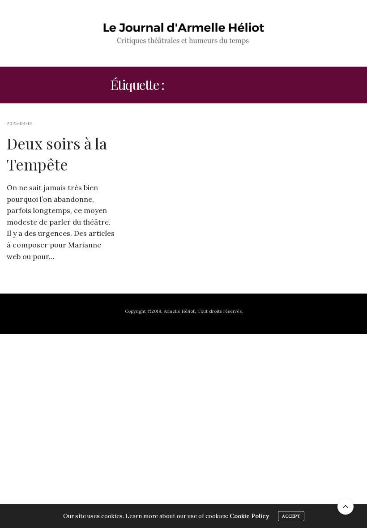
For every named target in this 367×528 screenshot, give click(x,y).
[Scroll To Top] (345, 506)
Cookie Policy (249, 516)
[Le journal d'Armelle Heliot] (183, 33)
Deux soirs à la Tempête (57, 154)
